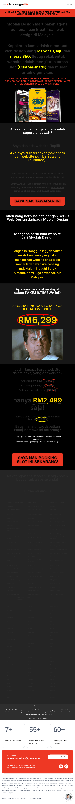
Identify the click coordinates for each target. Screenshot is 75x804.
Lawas (30, 646)
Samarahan (10, 694)
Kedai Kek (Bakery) (33, 525)
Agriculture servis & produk (58, 525)
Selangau (53, 668)
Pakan (52, 672)
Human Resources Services (15, 546)
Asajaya (52, 690)
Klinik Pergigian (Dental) (35, 521)
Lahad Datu (10, 628)
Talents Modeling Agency (14, 553)
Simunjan (31, 690)
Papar (52, 621)
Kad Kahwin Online (12, 590)
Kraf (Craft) (31, 534)
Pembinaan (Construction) (35, 542)
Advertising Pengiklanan (35, 506)
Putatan (9, 621)
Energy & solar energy (34, 553)
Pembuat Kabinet (55, 590)
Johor (30, 606)
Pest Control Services (34, 537)
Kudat (30, 628)
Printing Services (55, 583)
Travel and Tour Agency (57, 572)
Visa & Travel (32, 580)
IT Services (31, 565)
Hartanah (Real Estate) (34, 549)
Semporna (31, 614)
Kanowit (9, 672)
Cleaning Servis (11, 542)
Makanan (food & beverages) (58, 549)
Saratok (30, 679)
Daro (51, 665)
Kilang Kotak (32, 583)
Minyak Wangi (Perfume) (57, 502)
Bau (29, 697)
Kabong (52, 676)
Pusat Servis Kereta (12, 521)
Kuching (9, 606)
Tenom (30, 610)
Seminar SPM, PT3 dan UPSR (36, 587)
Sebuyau (9, 690)
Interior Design (54, 565)
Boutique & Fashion (12, 576)
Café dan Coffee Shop (35, 509)
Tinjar (8, 643)
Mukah (30, 668)
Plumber (52, 506)
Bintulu (52, 661)
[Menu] (68, 4)
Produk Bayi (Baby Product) (58, 529)
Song (8, 657)
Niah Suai (31, 643)
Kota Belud (10, 632)
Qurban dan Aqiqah (55, 576)
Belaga (30, 657)
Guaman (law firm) (12, 557)
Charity (52, 557)
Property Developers (13, 549)
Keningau (9, 610)
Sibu (29, 672)
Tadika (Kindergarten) (56, 594)
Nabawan (31, 625)
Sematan (30, 694)
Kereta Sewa (32, 502)
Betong (52, 679)
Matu (29, 665)
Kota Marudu (54, 625)
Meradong (10, 676)
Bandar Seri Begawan (13, 639)
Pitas (29, 621)
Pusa (8, 679)
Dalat (8, 668)
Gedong (52, 686)
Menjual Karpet (54, 518)
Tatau (8, 661)
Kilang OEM (53, 580)
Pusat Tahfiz (32, 557)
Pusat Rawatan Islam (12, 572)
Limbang (9, 646)
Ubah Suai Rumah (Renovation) (15, 502)
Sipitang (9, 614)
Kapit (51, 657)
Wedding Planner (55, 587)
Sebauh (30, 661)
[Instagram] (66, 766)
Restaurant (53, 509)
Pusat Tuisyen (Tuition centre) (58, 546)
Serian (30, 686)
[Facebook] (61, 766)
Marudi (30, 650)
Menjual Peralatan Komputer (58, 542)
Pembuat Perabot (33, 590)
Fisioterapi (31, 518)
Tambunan (10, 617)
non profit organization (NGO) (58, 553)
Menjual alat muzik (12, 514)
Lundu (8, 697)
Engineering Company (34, 572)
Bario (51, 646)
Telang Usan (10, 650)
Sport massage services (35, 514)
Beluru (52, 650)
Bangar (52, 636)
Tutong (30, 639)
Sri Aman (30, 683)
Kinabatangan (54, 632)
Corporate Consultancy (13, 580)
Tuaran (52, 610)
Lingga (9, 683)
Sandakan (31, 617)
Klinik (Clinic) (10, 518)
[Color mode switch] (71, 4)
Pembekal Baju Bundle (34, 594)
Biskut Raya (10, 525)
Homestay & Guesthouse (14, 569)
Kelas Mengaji (11, 587)
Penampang (10, 625)
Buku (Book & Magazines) (57, 534)
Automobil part (11, 534)
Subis (8, 654)
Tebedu (52, 683)
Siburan (9, 686)
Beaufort (30, 636)
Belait (52, 639)
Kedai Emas (10, 506)
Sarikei (30, 676)
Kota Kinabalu (54, 606)
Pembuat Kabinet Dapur (13, 594)
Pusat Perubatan (55, 569)
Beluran (9, 636)
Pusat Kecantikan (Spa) (56, 560)
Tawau (52, 614)
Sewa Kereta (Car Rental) (35, 569)
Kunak (52, 628)
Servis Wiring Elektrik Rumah (36, 546)
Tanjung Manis (11, 665)
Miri (29, 654)
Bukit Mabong (54, 654)
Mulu (51, 643)
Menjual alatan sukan (56, 514)
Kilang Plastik (10, 583)
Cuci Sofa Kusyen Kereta (57, 521)
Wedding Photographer (35, 576)
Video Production (12, 565)
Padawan (53, 694)
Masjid (8, 560)
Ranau (52, 617)
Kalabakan (31, 632)
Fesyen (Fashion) (33, 529)
